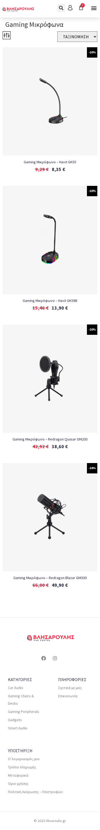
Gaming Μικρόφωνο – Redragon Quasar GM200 (50, 439)
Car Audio (15, 687)
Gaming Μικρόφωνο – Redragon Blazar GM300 (50, 577)
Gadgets (15, 719)
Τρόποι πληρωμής (22, 767)
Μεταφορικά (18, 775)
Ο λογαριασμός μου (24, 758)
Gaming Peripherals (23, 711)
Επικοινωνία (68, 696)
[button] (61, 8)
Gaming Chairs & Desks (21, 700)
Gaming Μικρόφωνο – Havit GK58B (50, 300)
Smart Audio (17, 728)
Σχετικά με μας (70, 687)
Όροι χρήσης (18, 783)
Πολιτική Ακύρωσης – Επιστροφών (35, 791)
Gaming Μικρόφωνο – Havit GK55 (50, 162)
